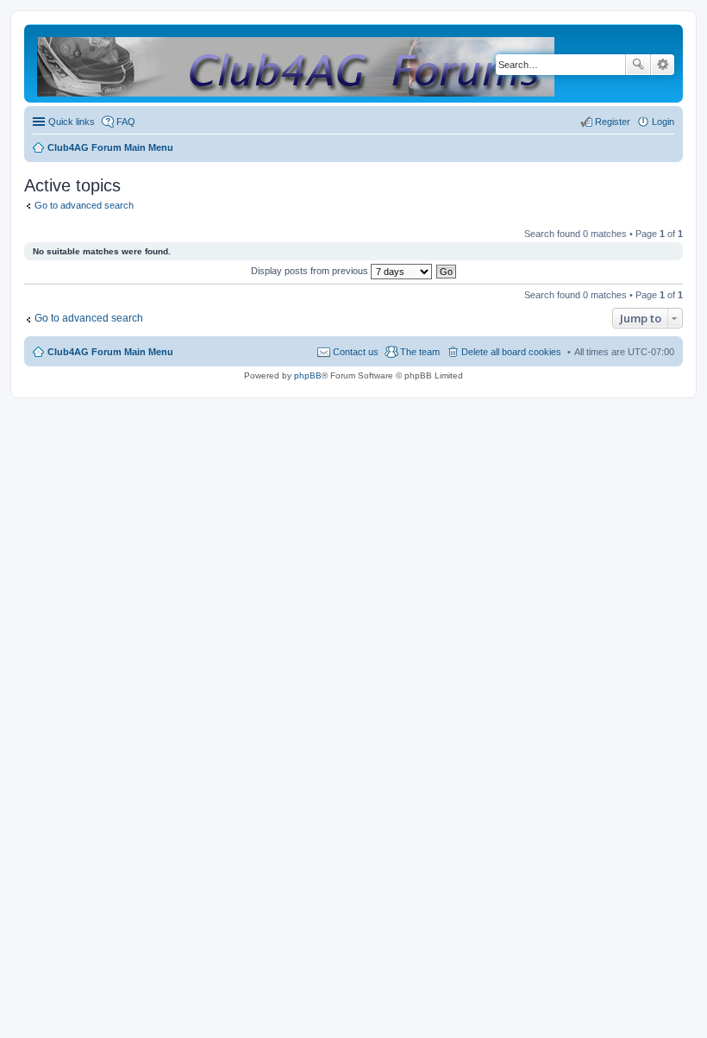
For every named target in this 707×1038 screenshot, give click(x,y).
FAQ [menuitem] (125, 121)
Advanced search (662, 64)
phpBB (308, 375)
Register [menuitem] (612, 121)
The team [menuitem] (420, 352)
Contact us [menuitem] (356, 352)
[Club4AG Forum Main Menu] (297, 63)
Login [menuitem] (663, 121)
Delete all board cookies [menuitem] (511, 352)
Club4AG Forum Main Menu (110, 352)
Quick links (71, 121)
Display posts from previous (311, 271)
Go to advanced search (84, 205)
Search (638, 64)
